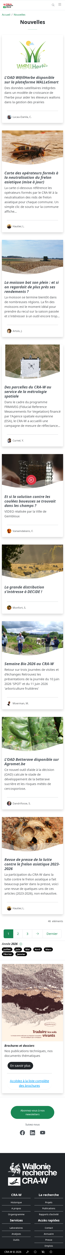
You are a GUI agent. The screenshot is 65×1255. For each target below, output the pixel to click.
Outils (16, 1239)
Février (7, 954)
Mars (48, 949)
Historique (16, 1202)
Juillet (7, 949)
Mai (27, 949)
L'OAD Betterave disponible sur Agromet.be (31, 761)
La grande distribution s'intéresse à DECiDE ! (24, 589)
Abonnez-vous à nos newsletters (33, 1112)
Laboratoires (16, 1227)
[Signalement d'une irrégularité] (51, 1252)
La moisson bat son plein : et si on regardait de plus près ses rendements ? (31, 287)
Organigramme (16, 1214)
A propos (16, 1208)
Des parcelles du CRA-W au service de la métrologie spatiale (27, 391)
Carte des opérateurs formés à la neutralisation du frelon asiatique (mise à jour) (31, 177)
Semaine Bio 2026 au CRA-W (29, 663)
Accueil (6, 14)
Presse (48, 1239)
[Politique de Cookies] (35, 1252)
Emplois (49, 1245)
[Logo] (32, 1174)
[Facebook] (22, 1132)
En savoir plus (20, 1065)
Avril (37, 949)
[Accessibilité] (43, 1252)
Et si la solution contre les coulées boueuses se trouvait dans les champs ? (30, 501)
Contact (49, 1227)
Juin (18, 949)
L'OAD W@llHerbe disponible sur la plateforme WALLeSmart (31, 80)
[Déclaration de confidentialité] (27, 1252)
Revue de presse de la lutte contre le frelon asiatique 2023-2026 (32, 864)
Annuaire (49, 1233)
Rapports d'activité (49, 1214)
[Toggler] (59, 4)
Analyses (16, 1233)
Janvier (21, 954)
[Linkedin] (32, 1132)
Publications (48, 1208)
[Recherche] (53, 5)
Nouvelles (19, 14)
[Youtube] (42, 1132)
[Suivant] (37, 933)
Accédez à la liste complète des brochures (29, 1083)
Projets (48, 1202)
